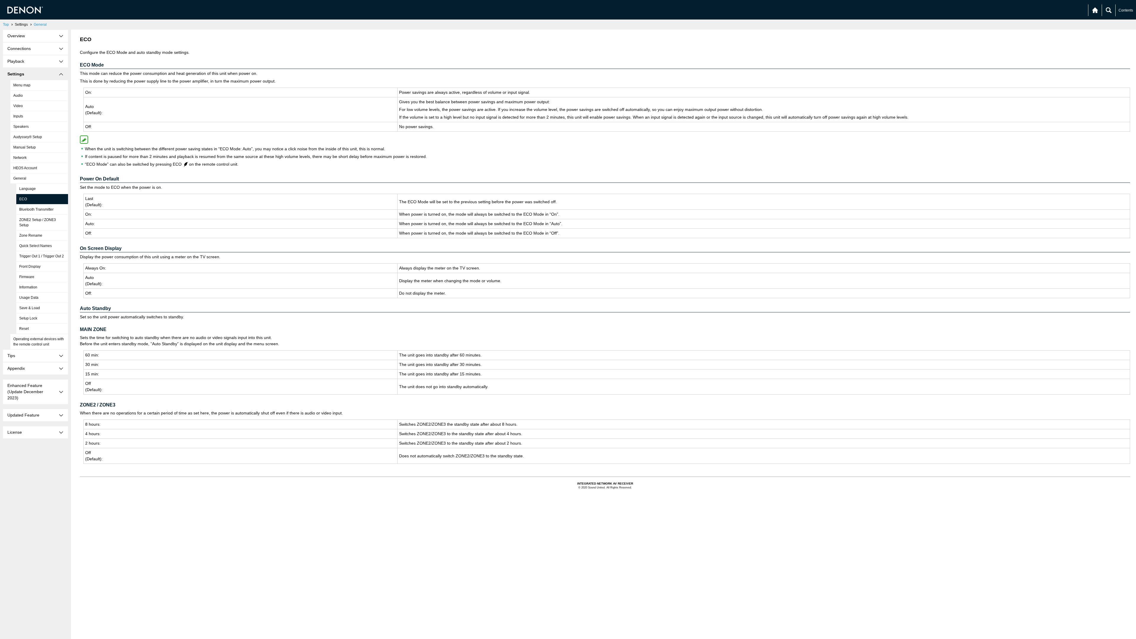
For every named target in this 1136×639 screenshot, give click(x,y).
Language (27, 189)
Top (6, 24)
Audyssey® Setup (27, 137)
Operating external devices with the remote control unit (38, 341)
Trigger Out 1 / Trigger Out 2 (41, 256)
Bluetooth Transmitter (36, 209)
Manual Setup (24, 147)
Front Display (30, 266)
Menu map (21, 85)
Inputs (18, 116)
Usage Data (28, 298)
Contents (1126, 10)
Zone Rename (30, 235)
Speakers (21, 127)
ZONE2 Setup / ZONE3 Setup (37, 222)
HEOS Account (25, 168)
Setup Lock (28, 318)
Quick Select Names (35, 246)
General (40, 24)
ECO (23, 199)
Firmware (26, 277)
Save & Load (29, 308)
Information (28, 287)
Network (20, 158)
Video (18, 106)
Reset (24, 329)
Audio (18, 95)
